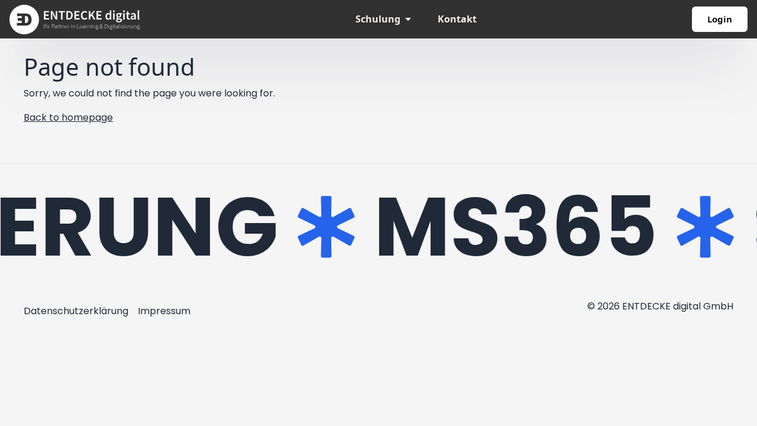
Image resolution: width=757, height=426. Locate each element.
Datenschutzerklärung (76, 311)
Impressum (164, 311)
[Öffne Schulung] (408, 19)
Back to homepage (68, 117)
